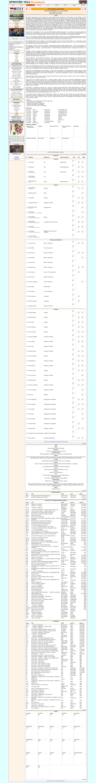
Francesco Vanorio (39, 463)
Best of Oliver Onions (36, 673)
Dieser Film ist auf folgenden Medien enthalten (56, 500)
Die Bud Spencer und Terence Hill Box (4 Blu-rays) (42, 512)
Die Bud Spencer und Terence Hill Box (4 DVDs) (41, 514)
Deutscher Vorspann (16, 92)
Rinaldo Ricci (48, 481)
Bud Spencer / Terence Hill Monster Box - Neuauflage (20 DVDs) (45, 572)
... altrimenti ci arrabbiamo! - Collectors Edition (41, 626)
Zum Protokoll (16, 22)
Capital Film (53, 478)
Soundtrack (16, 61)
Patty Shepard (79, 41)
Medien (56, 5)
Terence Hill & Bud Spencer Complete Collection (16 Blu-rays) (44, 509)
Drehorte (83, 5)
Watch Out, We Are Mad (36, 603)
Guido (49, 87)
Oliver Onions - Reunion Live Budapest (39, 643)
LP (57, 91)
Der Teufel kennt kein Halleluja (79, 42)
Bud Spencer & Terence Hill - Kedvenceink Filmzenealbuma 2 (44, 648)
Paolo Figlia (31, 414)
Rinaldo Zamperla (32, 380)
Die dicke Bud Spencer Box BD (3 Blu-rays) (40, 495)
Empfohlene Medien (56, 492)
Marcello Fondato (39, 58)
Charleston (38, 47)
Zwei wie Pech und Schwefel (37, 516)
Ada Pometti (31, 211)
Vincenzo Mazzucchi (63, 483)
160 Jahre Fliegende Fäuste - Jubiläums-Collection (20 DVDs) (44, 532)
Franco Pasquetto (32, 389)
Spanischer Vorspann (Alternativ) (17, 96)
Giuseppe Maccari (82, 456)
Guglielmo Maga (54, 458)
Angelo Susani (31, 252)
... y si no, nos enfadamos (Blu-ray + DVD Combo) (42, 526)
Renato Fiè (44, 485)
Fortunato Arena (31, 267)
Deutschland (16, 25)
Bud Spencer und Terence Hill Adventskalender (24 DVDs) (44, 528)
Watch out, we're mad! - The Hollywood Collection (42, 599)
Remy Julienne (57, 454)
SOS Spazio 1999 (35, 686)
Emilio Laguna (31, 216)
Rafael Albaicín (31, 221)
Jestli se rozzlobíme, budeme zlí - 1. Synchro (16, 78)
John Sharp (30, 171)
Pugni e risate (34, 679)
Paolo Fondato (59, 481)
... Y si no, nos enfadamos (37, 529)
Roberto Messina (32, 317)
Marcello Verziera (32, 351)
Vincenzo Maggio (32, 356)
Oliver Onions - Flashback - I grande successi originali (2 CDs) (44, 658)
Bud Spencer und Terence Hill (16, 100)
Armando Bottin (31, 428)
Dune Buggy (16, 115)
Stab (16, 57)
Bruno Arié (30, 394)
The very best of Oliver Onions (38, 662)
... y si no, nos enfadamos (37, 548)
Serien (65, 5)
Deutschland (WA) (16, 106)
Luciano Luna (45, 483)
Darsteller (39, 5)
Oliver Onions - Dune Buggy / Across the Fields (41, 694)
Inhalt (17, 54)
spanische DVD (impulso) (32, 104)
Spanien (16, 110)
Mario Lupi (81, 485)
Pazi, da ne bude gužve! (36, 590)
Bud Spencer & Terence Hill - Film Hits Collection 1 (42, 642)
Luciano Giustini (47, 469)
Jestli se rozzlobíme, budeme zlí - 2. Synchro (16, 82)
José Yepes (31, 226)
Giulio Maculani (31, 418)
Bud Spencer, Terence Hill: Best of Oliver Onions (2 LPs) (43, 645)
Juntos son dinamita (16, 87)
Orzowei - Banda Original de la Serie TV (40, 688)
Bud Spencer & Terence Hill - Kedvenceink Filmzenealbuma (44, 649)
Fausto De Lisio (52, 472)
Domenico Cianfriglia (32, 385)
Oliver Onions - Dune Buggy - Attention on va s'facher (43, 706)
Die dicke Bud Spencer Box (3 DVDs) (39, 497)
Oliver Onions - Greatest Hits (37, 660)
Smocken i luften (35, 573)
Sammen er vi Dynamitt (36, 615)
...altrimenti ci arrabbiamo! (37, 507)
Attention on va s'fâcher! (36, 504)
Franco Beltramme (32, 399)
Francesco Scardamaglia (78, 45)
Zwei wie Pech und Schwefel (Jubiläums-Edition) (41, 563)
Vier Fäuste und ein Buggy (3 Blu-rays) (39, 537)
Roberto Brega (65, 456)
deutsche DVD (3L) (30, 102)
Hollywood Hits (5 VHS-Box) (37, 595)
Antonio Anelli (31, 257)
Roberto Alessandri (32, 207)
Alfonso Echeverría (32, 301)
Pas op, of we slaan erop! (36, 616)
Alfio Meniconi (60, 469)
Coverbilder (16, 60)
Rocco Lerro (31, 346)
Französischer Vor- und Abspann (17, 97)
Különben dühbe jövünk (36, 543)
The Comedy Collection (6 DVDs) (38, 550)
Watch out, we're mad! (36, 515)
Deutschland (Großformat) (16, 105)
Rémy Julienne (54, 70)
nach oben (84, 153)
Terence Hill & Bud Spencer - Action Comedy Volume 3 (43, 535)
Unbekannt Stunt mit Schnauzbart (35, 433)
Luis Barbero (31, 197)
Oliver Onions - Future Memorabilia (38, 633)
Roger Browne (63, 162)
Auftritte (74, 5)
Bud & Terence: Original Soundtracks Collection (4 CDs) (43, 630)
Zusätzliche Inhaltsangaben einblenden (55, 152)
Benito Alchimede (59, 475)
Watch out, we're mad (36, 578)
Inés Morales (31, 231)
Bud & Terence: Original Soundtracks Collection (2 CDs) (43, 629)
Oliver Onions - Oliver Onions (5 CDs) (39, 659)
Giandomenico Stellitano (62, 485)
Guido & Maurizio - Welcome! (37, 691)
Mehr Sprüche (16, 51)
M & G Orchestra (35, 702)
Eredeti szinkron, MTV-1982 (16, 71)
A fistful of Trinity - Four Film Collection (39, 555)
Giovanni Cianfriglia (32, 336)
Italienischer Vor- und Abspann (16, 90)
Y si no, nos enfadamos (36, 560)
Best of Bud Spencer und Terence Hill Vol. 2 (40, 670)
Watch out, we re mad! (16, 75)
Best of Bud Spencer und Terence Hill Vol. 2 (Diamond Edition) (44, 650)
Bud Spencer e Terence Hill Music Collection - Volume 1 (43, 652)
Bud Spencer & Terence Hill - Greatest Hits (40, 666)
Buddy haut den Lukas (77, 47)
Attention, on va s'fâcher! (36, 557)
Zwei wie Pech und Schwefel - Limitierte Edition (41, 540)
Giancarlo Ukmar (32, 423)
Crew (48, 5)
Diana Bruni (57, 466)
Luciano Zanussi (32, 243)
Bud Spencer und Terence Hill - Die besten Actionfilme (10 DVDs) (45, 554)
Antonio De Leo (31, 262)
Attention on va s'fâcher (16, 86)
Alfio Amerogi (70, 458)
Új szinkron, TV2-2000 (16, 72)
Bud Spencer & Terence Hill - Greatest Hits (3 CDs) (42, 655)
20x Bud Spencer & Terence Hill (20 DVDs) (40, 544)
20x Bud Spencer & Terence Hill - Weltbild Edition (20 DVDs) (44, 542)
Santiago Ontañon (32, 305)
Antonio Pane (31, 276)
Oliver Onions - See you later (37, 703)
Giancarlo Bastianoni (33, 202)
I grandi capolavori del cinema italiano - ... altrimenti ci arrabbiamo (45, 592)
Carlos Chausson (32, 296)
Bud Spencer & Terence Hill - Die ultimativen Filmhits (42, 646)
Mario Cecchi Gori (63, 51)
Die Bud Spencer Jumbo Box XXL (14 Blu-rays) (41, 520)
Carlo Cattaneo (31, 272)
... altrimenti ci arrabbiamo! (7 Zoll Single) (40, 632)
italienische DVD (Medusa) (32, 103)
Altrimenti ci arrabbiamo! (16, 76)
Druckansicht (16, 159)
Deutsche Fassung (16, 69)
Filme (30, 5)
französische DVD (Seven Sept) (33, 105)
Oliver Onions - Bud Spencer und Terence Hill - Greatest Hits (44, 668)
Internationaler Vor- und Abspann (16, 94)
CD (53, 91)
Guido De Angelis (51, 448)
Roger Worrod (63, 171)
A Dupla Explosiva (16, 80)
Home (13, 5)
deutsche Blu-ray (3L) (31, 101)
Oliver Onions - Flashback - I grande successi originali (43, 656)
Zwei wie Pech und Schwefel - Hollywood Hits (41, 596)
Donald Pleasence (34, 36)
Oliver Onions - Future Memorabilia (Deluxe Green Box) (43, 639)
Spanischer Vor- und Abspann (16, 93)
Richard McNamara (64, 167)
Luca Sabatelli (46, 466)
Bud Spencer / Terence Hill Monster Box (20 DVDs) (42, 576)
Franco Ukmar (31, 341)
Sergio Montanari (45, 460)
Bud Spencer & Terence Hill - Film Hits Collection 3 (42, 640)
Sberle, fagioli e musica (36, 695)
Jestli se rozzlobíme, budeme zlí (38, 564)
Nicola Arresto (43, 458)
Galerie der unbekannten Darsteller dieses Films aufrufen (56, 441)
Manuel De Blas (49, 41)
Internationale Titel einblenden (55, 13)
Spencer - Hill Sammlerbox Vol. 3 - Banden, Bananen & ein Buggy (45, 558)
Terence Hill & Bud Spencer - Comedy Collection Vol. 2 (43, 511)
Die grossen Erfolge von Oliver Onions (39, 684)
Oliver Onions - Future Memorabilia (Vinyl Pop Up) (42, 638)
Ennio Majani (31, 286)
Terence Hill (31, 162)
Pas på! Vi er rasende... (36, 575)
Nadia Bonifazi (58, 460)
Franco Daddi (31, 409)
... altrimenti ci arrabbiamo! (37, 605)
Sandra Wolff (31, 248)
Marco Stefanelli (32, 404)
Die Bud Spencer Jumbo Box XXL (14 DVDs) (41, 522)
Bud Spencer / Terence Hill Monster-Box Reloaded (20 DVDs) (44, 561)
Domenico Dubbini (47, 475)
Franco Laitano (31, 291)
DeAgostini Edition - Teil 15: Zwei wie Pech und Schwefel (43, 533)
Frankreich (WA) (17, 109)
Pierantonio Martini (66, 463)
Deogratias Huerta (32, 193)
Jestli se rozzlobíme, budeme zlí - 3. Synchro (16, 84)
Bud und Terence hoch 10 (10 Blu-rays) (39, 530)
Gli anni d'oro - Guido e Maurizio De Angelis (40, 663)
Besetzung (17, 56)
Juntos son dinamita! (35, 618)
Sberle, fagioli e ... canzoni (37, 653)
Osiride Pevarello (32, 312)
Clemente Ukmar (32, 370)
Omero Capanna (32, 327)
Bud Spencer (31, 167)
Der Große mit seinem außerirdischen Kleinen (61, 47)
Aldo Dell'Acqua (31, 360)
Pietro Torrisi (31, 322)
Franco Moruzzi (31, 365)
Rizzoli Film (47, 478)
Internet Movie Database (16, 118)
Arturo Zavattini (29, 456)
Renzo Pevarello (32, 331)
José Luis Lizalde (32, 236)
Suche (21, 5)
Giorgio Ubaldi (59, 72)
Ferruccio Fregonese (32, 281)
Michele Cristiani (48, 456)
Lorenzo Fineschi (32, 375)
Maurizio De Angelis (57, 87)
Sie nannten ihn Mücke (46, 47)
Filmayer (61, 478)
